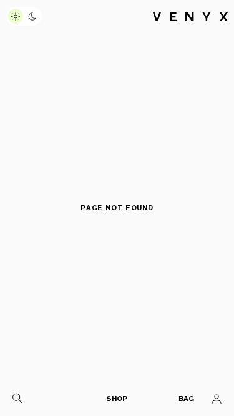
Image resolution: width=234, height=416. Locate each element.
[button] (17, 399)
